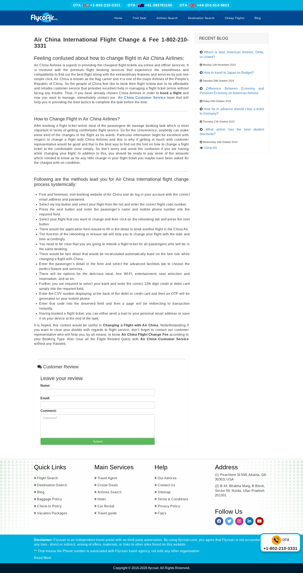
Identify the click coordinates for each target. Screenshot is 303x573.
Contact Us (166, 485)
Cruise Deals (107, 485)
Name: (45, 385)
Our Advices (167, 478)
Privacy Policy (169, 506)
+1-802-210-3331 (97, 5)
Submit (97, 441)
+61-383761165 (150, 5)
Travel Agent (107, 478)
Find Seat (139, 18)
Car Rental (105, 506)
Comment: (48, 411)
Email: (45, 398)
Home (118, 18)
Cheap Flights (234, 18)
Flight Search (47, 478)
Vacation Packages (52, 513)
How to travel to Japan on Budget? (228, 72)
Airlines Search (167, 18)
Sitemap (164, 492)
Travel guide (107, 513)
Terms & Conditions (173, 499)
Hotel (101, 499)
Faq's (162, 513)
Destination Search (201, 18)
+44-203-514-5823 (204, 5)
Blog (258, 18)
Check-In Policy (49, 506)
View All (210, 148)
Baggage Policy (49, 499)
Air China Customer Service (142, 97)
